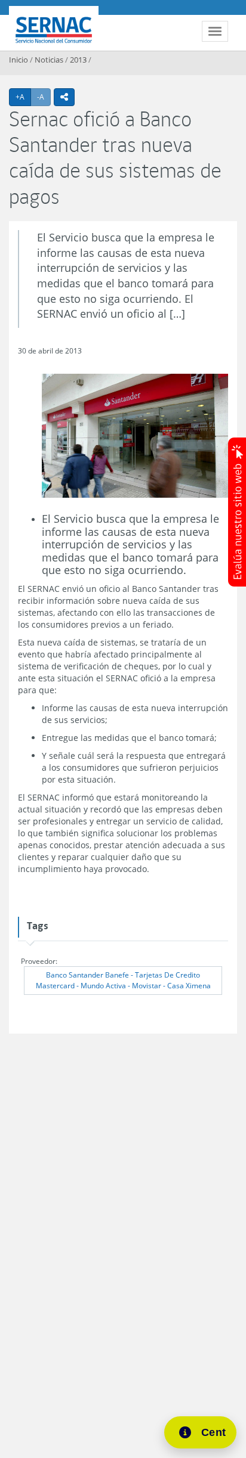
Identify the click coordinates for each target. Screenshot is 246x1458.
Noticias (49, 59)
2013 (78, 59)
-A (44, 96)
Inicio (18, 59)
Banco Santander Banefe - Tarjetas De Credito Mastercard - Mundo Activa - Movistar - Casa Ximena (123, 980)
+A (23, 96)
